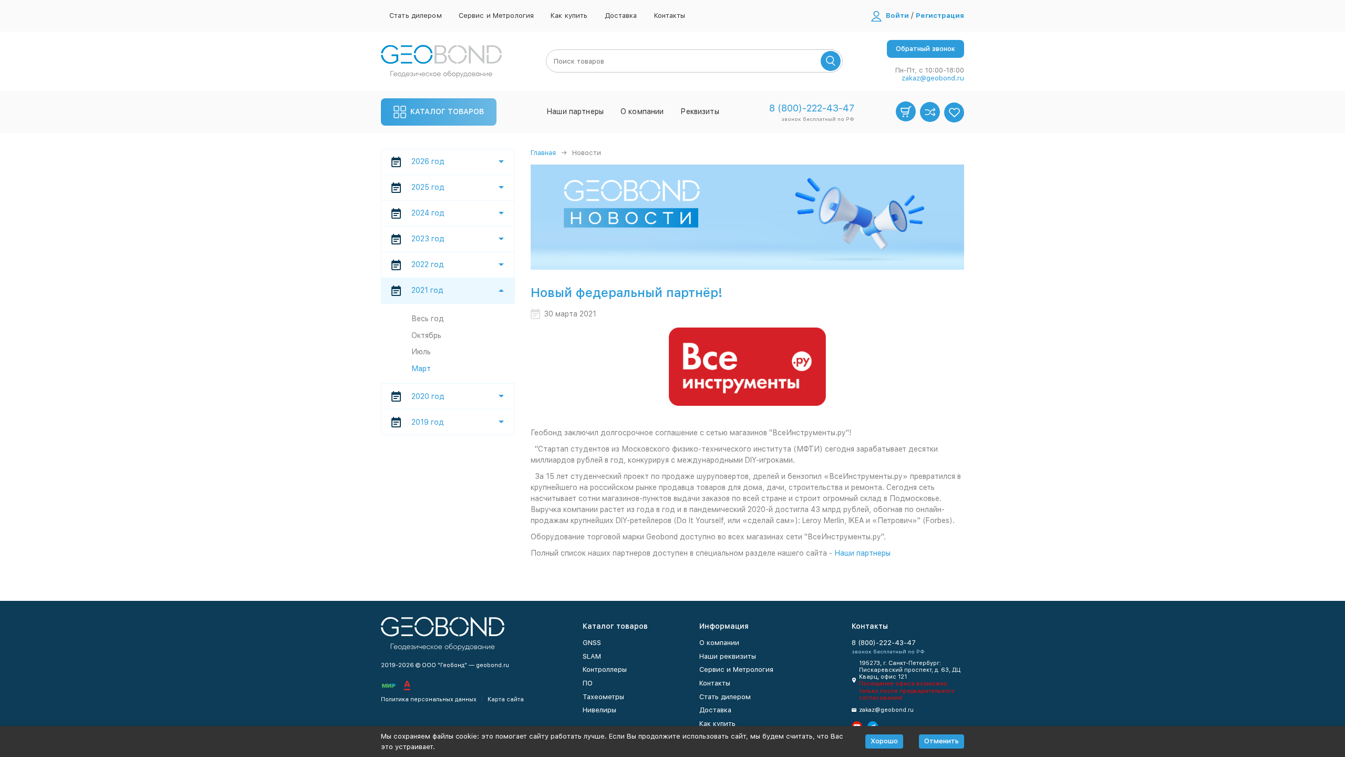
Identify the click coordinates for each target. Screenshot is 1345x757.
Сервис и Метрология (496, 15)
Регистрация (940, 15)
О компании (642, 111)
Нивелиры (599, 710)
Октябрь (426, 335)
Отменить (941, 741)
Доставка (621, 15)
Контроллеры (605, 669)
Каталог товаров (447, 111)
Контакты (670, 15)
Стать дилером (415, 15)
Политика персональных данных (429, 699)
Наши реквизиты (727, 656)
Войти (897, 15)
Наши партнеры (575, 111)
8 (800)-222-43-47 (811, 108)
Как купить (569, 15)
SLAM (592, 656)
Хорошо (884, 741)
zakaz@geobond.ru (933, 78)
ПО (588, 683)
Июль (421, 351)
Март (421, 368)
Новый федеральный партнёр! (626, 292)
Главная (543, 153)
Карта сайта (506, 699)
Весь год (427, 318)
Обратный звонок (925, 49)
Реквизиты (699, 111)
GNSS (592, 643)
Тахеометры (603, 697)
